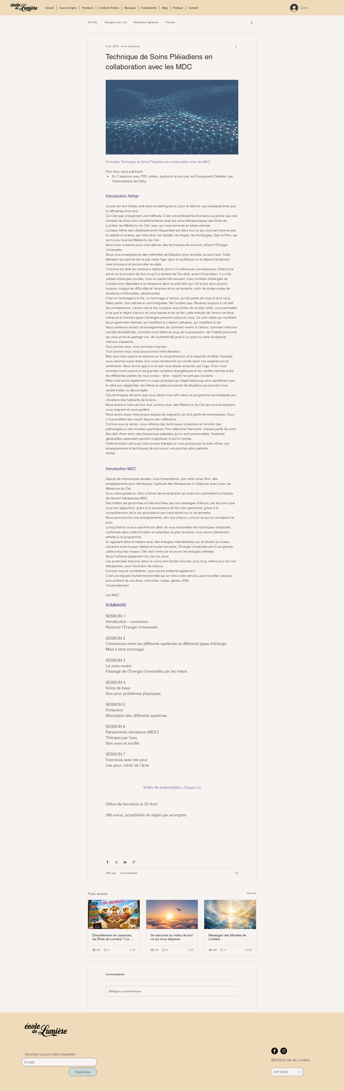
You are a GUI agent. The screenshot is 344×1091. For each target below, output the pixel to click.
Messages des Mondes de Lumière (227, 937)
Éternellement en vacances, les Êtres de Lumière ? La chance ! (112, 937)
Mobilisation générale (146, 22)
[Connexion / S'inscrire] (293, 8)
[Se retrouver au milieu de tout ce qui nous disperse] (172, 914)
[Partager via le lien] (133, 862)
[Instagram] (283, 1051)
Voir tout (251, 893)
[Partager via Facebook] (107, 862)
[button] (251, 22)
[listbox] (287, 1072)
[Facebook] (274, 1051)
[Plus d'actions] (236, 46)
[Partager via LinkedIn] (125, 862)
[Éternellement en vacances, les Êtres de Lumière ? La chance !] (114, 914)
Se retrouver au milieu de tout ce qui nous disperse (171, 937)
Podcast (170, 22)
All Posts (92, 22)
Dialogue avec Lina (116, 22)
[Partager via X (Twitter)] (116, 862)
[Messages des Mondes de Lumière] (230, 914)
